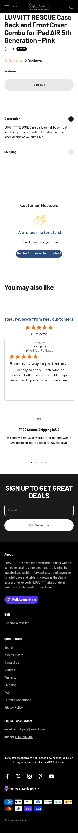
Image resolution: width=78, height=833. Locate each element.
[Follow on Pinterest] (40, 776)
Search (9, 647)
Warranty (10, 677)
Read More (44, 587)
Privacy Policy (13, 707)
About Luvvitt (13, 655)
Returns (9, 670)
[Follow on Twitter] (18, 776)
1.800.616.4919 (24, 737)
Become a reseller (16, 623)
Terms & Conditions (17, 700)
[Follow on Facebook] (7, 776)
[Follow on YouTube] (51, 776)
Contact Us (11, 662)
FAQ (7, 692)
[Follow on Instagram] (29, 776)
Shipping (10, 685)
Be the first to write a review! (39, 253)
